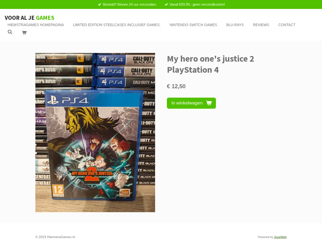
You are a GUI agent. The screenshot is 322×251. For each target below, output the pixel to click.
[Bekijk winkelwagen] (24, 33)
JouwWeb (280, 237)
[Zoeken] (10, 32)
